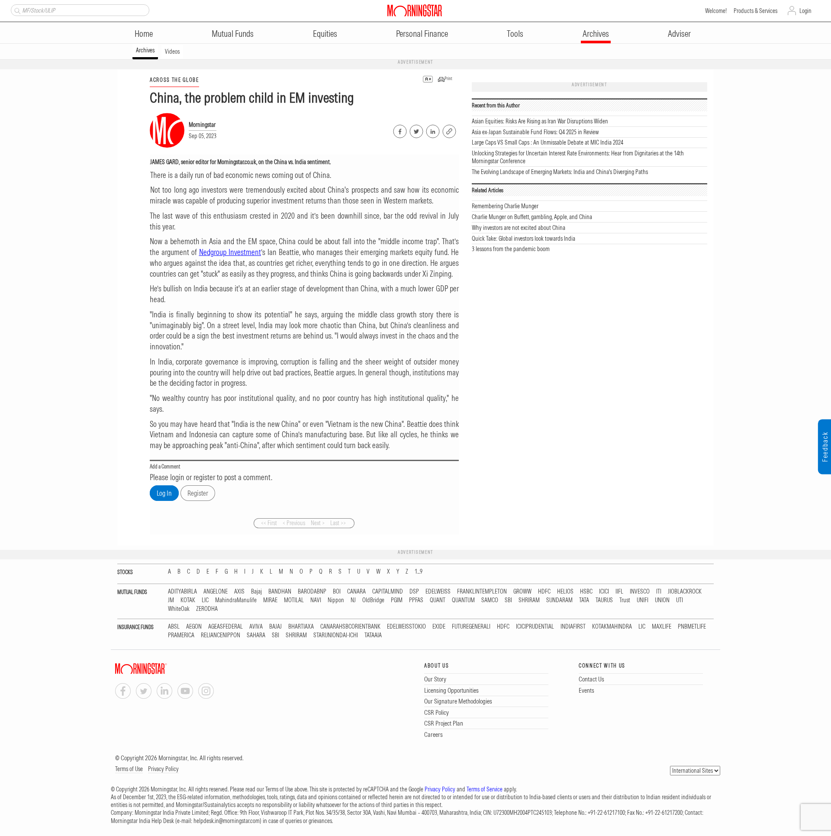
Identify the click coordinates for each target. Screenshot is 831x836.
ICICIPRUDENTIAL (535, 626)
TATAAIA (373, 635)
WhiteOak (179, 609)
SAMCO (489, 600)
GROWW (522, 591)
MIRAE (270, 600)
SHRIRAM (529, 600)
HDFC (544, 591)
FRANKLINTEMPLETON (482, 591)
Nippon (336, 600)
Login (805, 11)
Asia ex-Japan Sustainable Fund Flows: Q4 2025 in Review (535, 132)
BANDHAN (279, 591)
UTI (679, 600)
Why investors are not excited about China (518, 228)
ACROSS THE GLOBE (174, 80)
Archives (596, 33)
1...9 (418, 571)
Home (144, 33)
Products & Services (755, 11)
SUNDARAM (559, 600)
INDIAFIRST (573, 626)
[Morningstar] (158, 669)
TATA (584, 600)
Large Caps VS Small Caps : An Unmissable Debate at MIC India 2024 (547, 142)
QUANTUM (463, 600)
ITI (658, 591)
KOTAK (187, 600)
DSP (414, 591)
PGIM (397, 600)
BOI (337, 591)
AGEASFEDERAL (225, 626)
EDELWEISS (438, 591)
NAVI (315, 600)
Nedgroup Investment (230, 252)
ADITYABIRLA (182, 591)
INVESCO (640, 591)
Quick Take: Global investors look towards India (523, 238)
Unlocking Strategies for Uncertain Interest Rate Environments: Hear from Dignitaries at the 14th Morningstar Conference (578, 157)
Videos (172, 51)
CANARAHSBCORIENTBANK (350, 626)
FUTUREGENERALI (471, 626)
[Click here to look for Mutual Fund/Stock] (16, 10)
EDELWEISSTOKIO (406, 626)
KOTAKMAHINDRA (612, 626)
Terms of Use (129, 769)
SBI (508, 600)
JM (171, 600)
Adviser (679, 33)
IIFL (619, 591)
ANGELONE (215, 591)
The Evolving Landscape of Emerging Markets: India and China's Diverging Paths (560, 172)
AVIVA (256, 626)
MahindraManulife (236, 600)
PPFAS (416, 600)
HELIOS (565, 591)
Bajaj (256, 591)
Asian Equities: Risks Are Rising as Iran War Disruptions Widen (540, 121)
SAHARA (256, 635)
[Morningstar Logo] (414, 10)
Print (448, 78)
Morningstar (202, 125)
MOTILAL (294, 600)
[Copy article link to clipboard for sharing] (449, 130)
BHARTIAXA (301, 626)
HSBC (586, 591)
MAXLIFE (661, 626)
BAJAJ (275, 626)
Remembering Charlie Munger (505, 206)
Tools (515, 33)
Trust (624, 600)
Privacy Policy (163, 769)
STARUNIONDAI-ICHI (335, 635)
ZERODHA (207, 609)
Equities (325, 33)
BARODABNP (312, 591)
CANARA (356, 591)
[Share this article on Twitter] (415, 130)
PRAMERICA (181, 635)
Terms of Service (484, 789)
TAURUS (604, 600)
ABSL (174, 626)
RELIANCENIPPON (220, 635)
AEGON (194, 626)
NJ (353, 600)
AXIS (239, 591)
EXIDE (438, 626)
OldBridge (373, 600)
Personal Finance (422, 33)
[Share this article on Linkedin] (432, 130)
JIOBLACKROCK (685, 591)
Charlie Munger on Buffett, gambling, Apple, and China (532, 217)
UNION (662, 600)
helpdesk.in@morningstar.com (226, 821)
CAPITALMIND (387, 591)
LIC (205, 600)
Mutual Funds (233, 33)
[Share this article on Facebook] (399, 130)
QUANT (437, 600)
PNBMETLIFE (692, 626)
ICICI (604, 591)
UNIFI (642, 600)
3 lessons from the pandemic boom (511, 249)
